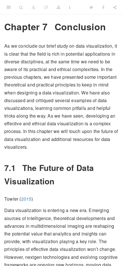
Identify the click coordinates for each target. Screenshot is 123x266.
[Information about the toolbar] (70, 7)
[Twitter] (91, 7)
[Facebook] (103, 7)
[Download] (58, 7)
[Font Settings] (33, 7)
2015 (26, 199)
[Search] (21, 7)
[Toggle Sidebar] (8, 7)
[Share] (115, 7)
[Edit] (46, 7)
